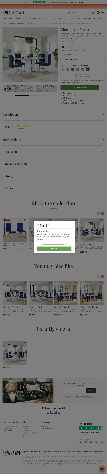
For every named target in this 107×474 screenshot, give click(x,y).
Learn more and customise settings (54, 244)
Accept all (54, 248)
